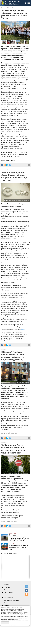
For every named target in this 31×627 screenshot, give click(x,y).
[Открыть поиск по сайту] (25, 3)
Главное (6, 585)
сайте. (23, 329)
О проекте (7, 603)
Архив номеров (8, 597)
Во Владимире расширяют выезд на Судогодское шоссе (18, 547)
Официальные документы (11, 600)
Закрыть (5, 623)
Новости (7, 587)
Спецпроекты (9, 592)
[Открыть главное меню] (28, 3)
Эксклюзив (8, 590)
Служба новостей (11, 433)
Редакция (7, 605)
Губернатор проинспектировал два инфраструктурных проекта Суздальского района (19, 537)
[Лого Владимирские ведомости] (10, 3)
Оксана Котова (10, 160)
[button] (2, 30)
